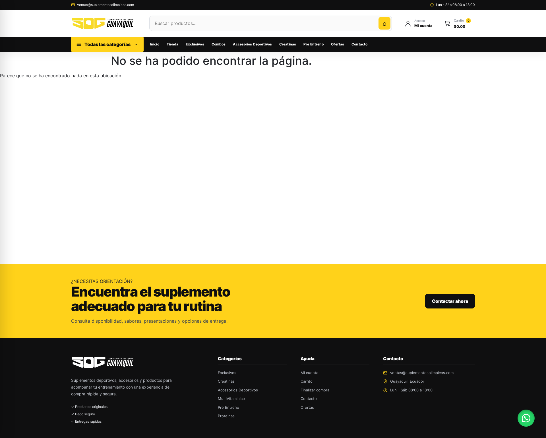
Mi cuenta (309, 372)
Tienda (173, 44)
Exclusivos (195, 44)
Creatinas (287, 44)
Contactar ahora (450, 301)
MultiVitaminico (231, 398)
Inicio (154, 44)
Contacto (359, 44)
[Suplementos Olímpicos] (104, 23)
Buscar (384, 23)
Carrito (307, 381)
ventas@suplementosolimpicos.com (105, 5)
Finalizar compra (315, 390)
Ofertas (337, 44)
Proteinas (226, 416)
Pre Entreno (313, 44)
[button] (526, 418)
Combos (219, 44)
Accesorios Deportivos (252, 44)
